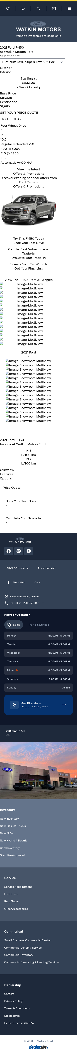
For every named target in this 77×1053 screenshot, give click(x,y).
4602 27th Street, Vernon (24, 596)
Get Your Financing (29, 268)
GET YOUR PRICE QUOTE (19, 112)
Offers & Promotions (28, 186)
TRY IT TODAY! (11, 119)
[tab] (28, 68)
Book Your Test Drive (28, 243)
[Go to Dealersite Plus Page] (38, 1047)
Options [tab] (6, 478)
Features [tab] (6, 474)
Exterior (6, 68)
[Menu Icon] (69, 8)
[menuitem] (38, 833)
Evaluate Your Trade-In (28, 258)
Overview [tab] (7, 470)
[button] (7, 8)
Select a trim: (10, 56)
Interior (5, 72)
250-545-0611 (31, 603)
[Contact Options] (54, 8)
